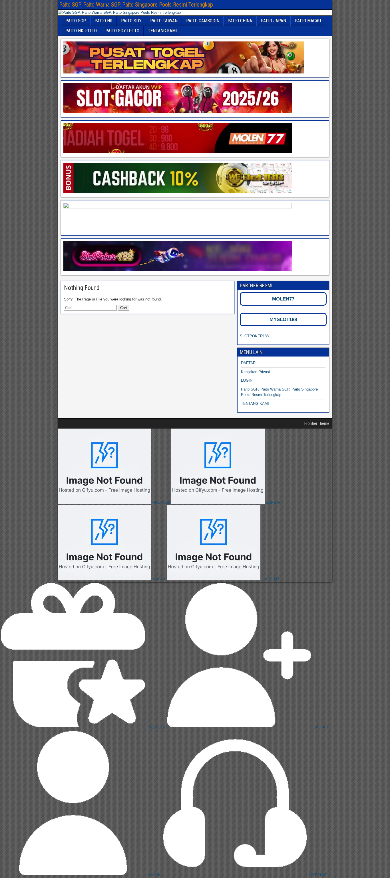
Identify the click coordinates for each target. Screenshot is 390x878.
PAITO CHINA (240, 20)
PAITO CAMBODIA (202, 20)
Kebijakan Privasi (255, 372)
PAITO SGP (75, 20)
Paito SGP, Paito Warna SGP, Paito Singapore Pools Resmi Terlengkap (136, 4)
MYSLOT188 (283, 319)
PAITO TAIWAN (164, 20)
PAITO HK (103, 20)
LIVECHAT (270, 579)
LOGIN (246, 380)
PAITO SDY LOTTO (122, 30)
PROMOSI (161, 502)
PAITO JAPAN (273, 20)
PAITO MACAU (308, 20)
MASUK (159, 579)
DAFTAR (248, 363)
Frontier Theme (316, 423)
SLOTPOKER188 (254, 336)
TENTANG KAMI (162, 30)
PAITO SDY (131, 20)
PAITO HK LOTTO (81, 30)
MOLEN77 (283, 299)
